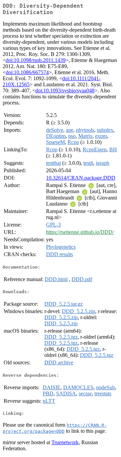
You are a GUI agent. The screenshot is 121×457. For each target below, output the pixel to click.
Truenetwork (65, 442)
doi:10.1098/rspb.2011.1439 (36, 60)
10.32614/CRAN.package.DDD (80, 178)
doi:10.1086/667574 (27, 72)
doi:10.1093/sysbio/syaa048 (64, 90)
